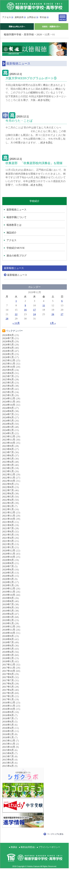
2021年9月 (8, 522)
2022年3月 (8, 503)
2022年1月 (8, 509)
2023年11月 (8, 439)
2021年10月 (8, 519)
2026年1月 (8, 357)
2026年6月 (8, 341)
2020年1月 (8, 585)
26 (53, 314)
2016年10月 (8, 709)
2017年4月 (8, 690)
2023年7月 (8, 452)
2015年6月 (8, 759)
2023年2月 (8, 468)
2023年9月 (8, 446)
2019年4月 (8, 614)
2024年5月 (8, 420)
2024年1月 (8, 433)
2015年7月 (8, 756)
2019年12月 (8, 588)
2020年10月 (8, 557)
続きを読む (44, 100)
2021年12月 (8, 512)
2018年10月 (8, 633)
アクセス (6, 17)
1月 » (53, 323)
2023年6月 (8, 455)
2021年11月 (8, 515)
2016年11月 (8, 705)
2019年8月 (8, 601)
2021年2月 (8, 544)
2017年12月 (8, 664)
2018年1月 (8, 661)
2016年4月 (8, 728)
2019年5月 (8, 610)
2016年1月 (8, 737)
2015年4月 (8, 766)
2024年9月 (8, 408)
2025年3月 (8, 389)
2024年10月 (8, 404)
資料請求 (19, 17)
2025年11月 (8, 363)
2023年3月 (8, 465)
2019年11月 (8, 591)
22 (16, 314)
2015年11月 (8, 743)
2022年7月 (8, 490)
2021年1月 (8, 547)
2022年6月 (8, 493)
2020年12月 (8, 550)
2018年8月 (8, 639)
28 (7, 318)
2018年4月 (8, 652)
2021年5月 (8, 534)
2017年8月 (8, 677)
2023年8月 (8, 449)
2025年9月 (8, 370)
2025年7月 (8, 376)
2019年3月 (8, 617)
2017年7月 (8, 680)
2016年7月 (8, 718)
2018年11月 (8, 629)
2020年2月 (8, 582)
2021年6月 (8, 531)
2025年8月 (8, 373)
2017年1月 (8, 699)
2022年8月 (8, 487)
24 (34, 314)
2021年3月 (8, 541)
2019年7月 (8, 604)
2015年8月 (8, 753)
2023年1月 (8, 471)
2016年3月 (8, 731)
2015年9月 (8, 750)
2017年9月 (8, 674)
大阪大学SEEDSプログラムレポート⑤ (31, 78)
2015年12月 (8, 740)
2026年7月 (8, 338)
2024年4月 (8, 423)
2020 (39, 34)
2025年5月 (8, 382)
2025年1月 (8, 395)
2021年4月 (8, 538)
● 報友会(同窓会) (27, 847)
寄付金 (43, 17)
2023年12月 (8, 436)
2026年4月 (8, 347)
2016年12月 (8, 702)
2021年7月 (8, 528)
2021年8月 (8, 525)
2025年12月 (8, 360)
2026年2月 (8, 354)
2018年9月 (8, 636)
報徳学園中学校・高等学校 (19, 34)
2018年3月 (8, 655)
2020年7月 (8, 566)
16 (25, 309)
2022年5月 (8, 496)
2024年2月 (8, 430)
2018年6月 (8, 645)
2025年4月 (8, 385)
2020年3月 (8, 579)
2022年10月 (8, 481)
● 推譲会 (13, 847)
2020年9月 (8, 560)
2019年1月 (8, 623)
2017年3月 (8, 693)
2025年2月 (8, 392)
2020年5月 (8, 572)
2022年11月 (8, 477)
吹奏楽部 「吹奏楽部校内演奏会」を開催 (34, 163)
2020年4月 (8, 576)
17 (34, 309)
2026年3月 (8, 351)
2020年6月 (8, 569)
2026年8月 (8, 335)
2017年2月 (8, 696)
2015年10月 (8, 747)
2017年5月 (8, 686)
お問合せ (31, 17)
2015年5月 (8, 762)
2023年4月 (8, 462)
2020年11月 (8, 553)
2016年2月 (8, 734)
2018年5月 (8, 648)
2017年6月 (8, 683)
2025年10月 (8, 366)
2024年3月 (8, 427)
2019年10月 (8, 595)
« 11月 (16, 323)
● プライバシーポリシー (48, 847)
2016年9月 (8, 712)
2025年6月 (8, 379)
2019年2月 (8, 620)
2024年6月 (8, 417)
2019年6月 (8, 607)
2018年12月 (8, 626)
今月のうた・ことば (19, 120)
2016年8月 (8, 715)
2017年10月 (8, 671)
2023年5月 (8, 458)
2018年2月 (8, 658)
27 (62, 314)
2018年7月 (8, 642)
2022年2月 (8, 506)
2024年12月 (8, 398)
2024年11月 (8, 401)
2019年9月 (8, 598)
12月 (47, 34)
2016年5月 (8, 724)
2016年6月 (8, 721)
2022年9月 (8, 484)
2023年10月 (8, 443)
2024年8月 (8, 411)
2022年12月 (8, 474)
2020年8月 (8, 563)
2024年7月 (8, 414)
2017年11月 (8, 667)
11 (43, 305)
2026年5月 (8, 344)
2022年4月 (8, 500)
